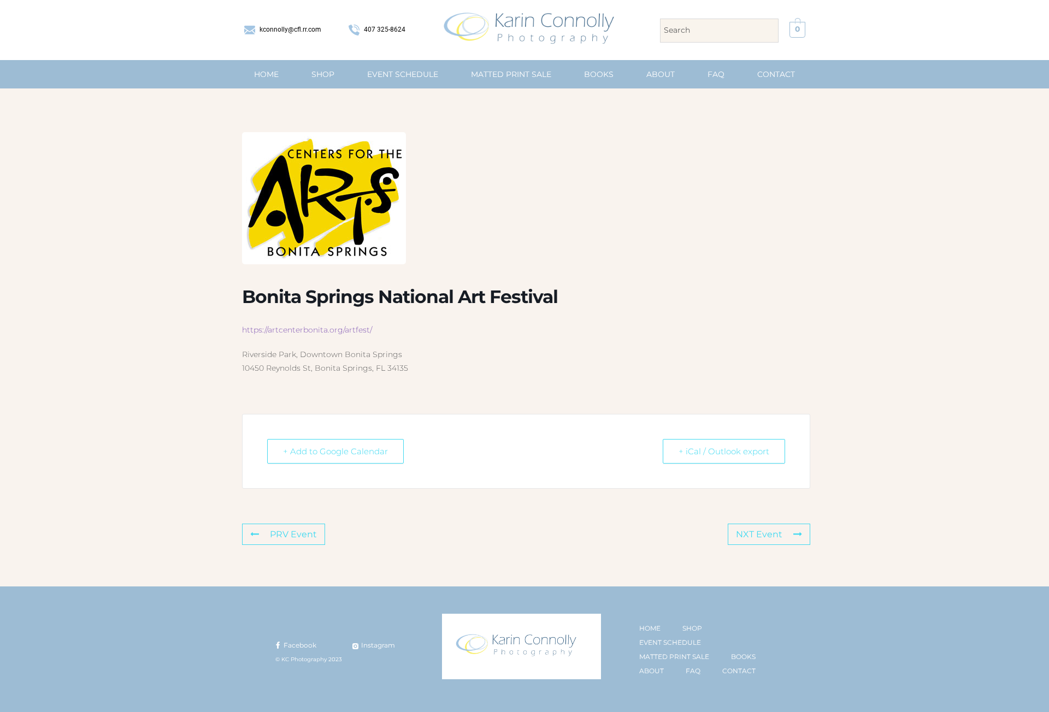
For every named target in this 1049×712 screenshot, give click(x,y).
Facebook (299, 645)
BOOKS (599, 74)
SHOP (322, 74)
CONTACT (776, 74)
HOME (266, 74)
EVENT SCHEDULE (402, 74)
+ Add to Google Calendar (335, 451)
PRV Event (293, 534)
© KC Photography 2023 (308, 659)
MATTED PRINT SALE (511, 74)
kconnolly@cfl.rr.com (289, 29)
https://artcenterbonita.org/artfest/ (307, 330)
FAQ (716, 74)
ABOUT (660, 74)
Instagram (377, 645)
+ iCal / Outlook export (724, 451)
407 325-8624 (383, 29)
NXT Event (759, 534)
